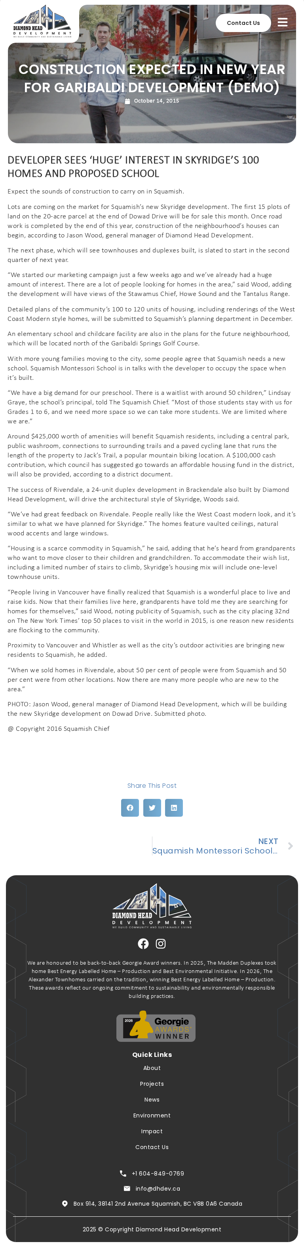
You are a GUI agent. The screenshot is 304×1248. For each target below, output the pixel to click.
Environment (152, 1115)
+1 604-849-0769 (158, 1174)
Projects (152, 1084)
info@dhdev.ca (158, 1189)
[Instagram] (160, 943)
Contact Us (152, 1147)
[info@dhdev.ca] (127, 1188)
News (152, 1100)
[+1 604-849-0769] (123, 1173)
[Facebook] (143, 943)
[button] (130, 808)
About (152, 1068)
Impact (152, 1131)
